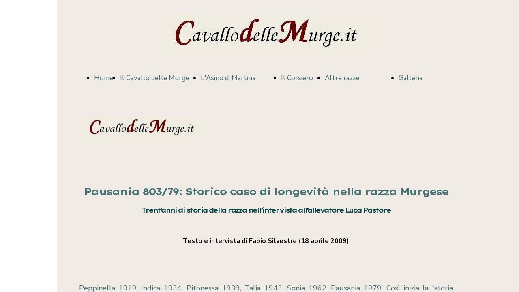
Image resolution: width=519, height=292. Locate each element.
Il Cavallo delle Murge (154, 78)
